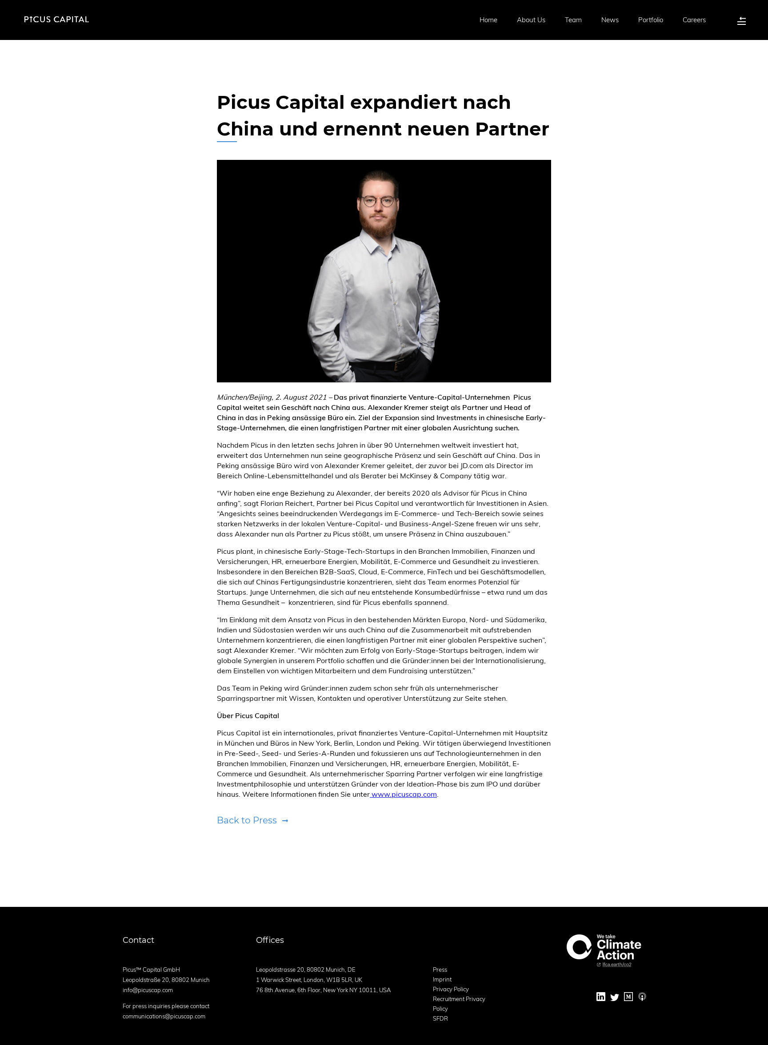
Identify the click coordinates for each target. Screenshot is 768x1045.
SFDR (440, 1018)
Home (488, 20)
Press (440, 969)
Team (573, 20)
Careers (694, 20)
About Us (531, 20)
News (610, 20)
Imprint (442, 979)
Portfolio (650, 20)
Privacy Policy (451, 989)
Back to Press (247, 820)
